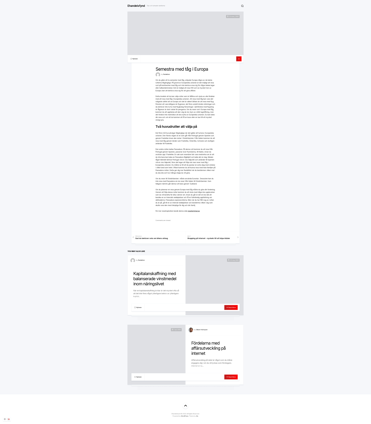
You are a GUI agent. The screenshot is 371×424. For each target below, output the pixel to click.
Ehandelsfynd (136, 5)
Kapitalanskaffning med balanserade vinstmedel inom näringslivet (154, 278)
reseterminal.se (194, 211)
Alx (197, 416)
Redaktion (166, 74)
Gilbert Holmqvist (201, 330)
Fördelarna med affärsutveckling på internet (208, 348)
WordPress (184, 416)
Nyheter (135, 59)
